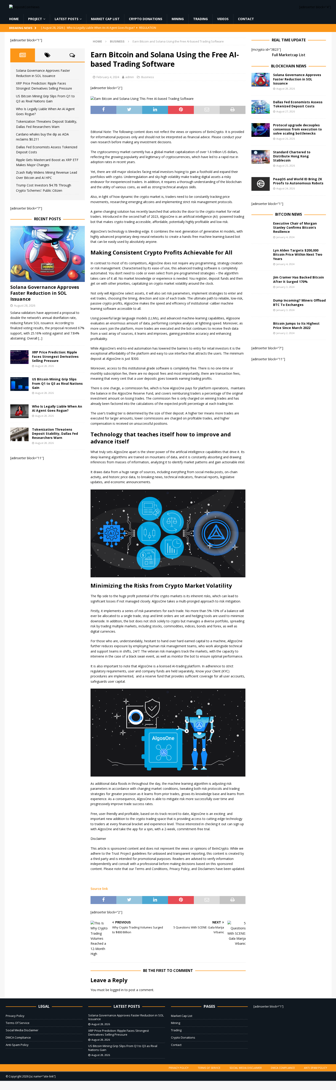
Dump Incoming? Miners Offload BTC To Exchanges (299, 302)
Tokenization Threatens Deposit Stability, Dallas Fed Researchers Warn (55, 433)
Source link (99, 888)
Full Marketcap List (288, 54)
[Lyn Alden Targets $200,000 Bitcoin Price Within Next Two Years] (260, 255)
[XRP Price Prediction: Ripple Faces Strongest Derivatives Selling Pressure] (19, 357)
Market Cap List (105, 19)
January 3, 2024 (285, 287)
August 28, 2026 (24, 305)
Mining (178, 19)
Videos (223, 19)
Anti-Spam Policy (17, 1045)
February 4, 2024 (107, 77)
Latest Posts (66, 19)
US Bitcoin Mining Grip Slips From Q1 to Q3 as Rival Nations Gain (57, 383)
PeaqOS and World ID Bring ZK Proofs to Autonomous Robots (298, 181)
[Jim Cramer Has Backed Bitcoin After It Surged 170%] (260, 282)
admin (129, 77)
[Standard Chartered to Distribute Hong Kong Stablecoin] (260, 157)
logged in (117, 990)
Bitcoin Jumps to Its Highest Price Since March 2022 (296, 325)
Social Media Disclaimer (22, 1030)
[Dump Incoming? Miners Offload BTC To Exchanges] (260, 305)
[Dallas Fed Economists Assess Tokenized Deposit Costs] (260, 107)
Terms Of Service (17, 1023)
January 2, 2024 (285, 333)
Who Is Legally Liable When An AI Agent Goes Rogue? (57, 408)
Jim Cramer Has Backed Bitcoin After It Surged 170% (298, 279)
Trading (200, 19)
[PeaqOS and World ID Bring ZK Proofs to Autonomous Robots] (260, 184)
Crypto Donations (145, 19)
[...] (40, 338)
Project (35, 19)
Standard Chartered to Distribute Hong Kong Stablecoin (291, 156)
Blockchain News (288, 66)
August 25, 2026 (285, 165)
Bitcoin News (288, 214)
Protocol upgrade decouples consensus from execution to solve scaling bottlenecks (297, 129)
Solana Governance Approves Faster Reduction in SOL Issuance (44, 293)
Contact (246, 19)
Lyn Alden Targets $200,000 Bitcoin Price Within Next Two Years (297, 254)
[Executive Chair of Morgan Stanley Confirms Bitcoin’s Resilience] (260, 228)
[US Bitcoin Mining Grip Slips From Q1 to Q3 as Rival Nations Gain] (19, 384)
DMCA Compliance (18, 1037)
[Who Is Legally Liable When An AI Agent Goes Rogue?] (19, 411)
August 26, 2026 (285, 138)
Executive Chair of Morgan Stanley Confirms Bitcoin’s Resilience (295, 227)
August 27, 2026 (285, 111)
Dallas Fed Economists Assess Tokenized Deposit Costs (298, 104)
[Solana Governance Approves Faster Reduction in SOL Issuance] (47, 254)
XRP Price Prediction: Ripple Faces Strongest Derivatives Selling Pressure (55, 356)
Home (14, 19)
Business (147, 77)
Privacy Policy (15, 1016)
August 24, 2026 (285, 188)
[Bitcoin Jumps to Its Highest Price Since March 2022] (260, 328)
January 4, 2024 (285, 237)
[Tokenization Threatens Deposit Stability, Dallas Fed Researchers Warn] (19, 434)
